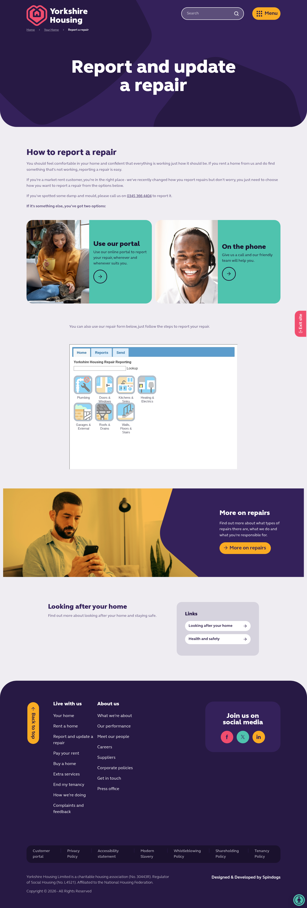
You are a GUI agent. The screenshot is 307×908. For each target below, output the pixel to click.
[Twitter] (243, 737)
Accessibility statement (108, 854)
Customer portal (41, 854)
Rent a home (65, 726)
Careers (104, 747)
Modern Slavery (147, 854)
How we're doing (69, 795)
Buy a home (64, 764)
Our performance (114, 726)
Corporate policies (115, 768)
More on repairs (248, 548)
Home (31, 30)
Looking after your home (210, 626)
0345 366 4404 (139, 196)
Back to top (33, 725)
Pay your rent (66, 753)
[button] (299, 900)
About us (108, 704)
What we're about (114, 716)
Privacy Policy (73, 854)
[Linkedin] (258, 737)
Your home (63, 716)
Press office (108, 789)
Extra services (66, 774)
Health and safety (204, 639)
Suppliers (106, 758)
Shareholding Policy (227, 854)
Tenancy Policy (262, 854)
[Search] (236, 13)
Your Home (51, 30)
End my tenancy (68, 785)
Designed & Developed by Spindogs (246, 877)
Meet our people (113, 737)
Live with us (67, 704)
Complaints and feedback (68, 809)
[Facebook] (227, 737)
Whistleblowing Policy (187, 854)
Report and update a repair (73, 740)
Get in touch (109, 778)
